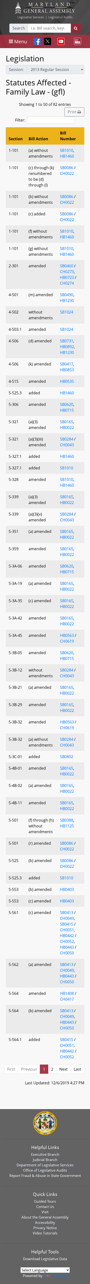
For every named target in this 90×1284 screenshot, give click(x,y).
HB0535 (67, 381)
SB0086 (66, 167)
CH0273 (67, 271)
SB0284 (66, 439)
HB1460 (67, 156)
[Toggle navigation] (60, 41)
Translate (59, 1275)
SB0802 (66, 756)
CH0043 (67, 444)
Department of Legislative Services (45, 1165)
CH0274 (67, 283)
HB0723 (67, 277)
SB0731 (66, 341)
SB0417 (66, 364)
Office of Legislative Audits (45, 1170)
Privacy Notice (45, 1227)
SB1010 (66, 150)
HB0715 (67, 410)
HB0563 (67, 635)
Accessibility (45, 1222)
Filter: (20, 120)
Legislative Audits (60, 17)
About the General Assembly (45, 1217)
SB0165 (66, 421)
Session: (16, 69)
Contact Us (45, 1206)
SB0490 (66, 294)
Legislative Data (54, 1258)
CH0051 (67, 930)
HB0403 (67, 889)
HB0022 (67, 427)
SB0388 (66, 820)
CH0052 (67, 941)
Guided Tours (45, 1201)
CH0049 (67, 918)
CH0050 (67, 953)
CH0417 (67, 999)
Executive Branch (45, 1154)
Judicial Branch (45, 1159)
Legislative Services (31, 17)
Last (77, 1069)
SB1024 (66, 312)
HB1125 (67, 826)
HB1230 (67, 300)
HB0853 (67, 369)
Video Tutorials (45, 1233)
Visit (45, 1211)
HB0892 (67, 346)
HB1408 (67, 993)
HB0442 (67, 935)
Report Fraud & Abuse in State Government (45, 1175)
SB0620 (66, 404)
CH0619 (67, 641)
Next (63, 1069)
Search (18, 28)
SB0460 (66, 265)
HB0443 (67, 947)
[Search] (76, 28)
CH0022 (67, 173)
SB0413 (66, 912)
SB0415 (66, 924)
